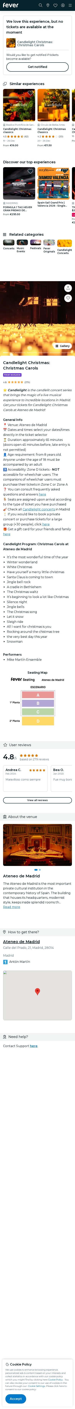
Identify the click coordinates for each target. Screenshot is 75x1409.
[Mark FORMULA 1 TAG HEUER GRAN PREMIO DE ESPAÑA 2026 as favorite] (30, 171)
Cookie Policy (55, 1379)
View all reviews (37, 800)
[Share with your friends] (68, 288)
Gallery (65, 346)
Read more (11, 907)
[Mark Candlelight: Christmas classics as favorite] (30, 93)
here (42, 494)
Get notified (37, 67)
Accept (16, 1399)
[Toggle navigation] (70, 5)
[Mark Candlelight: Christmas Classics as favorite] (64, 93)
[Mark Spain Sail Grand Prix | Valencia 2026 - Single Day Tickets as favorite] (64, 171)
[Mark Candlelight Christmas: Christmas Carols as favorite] (68, 298)
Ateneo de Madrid (21, 941)
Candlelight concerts (39, 509)
